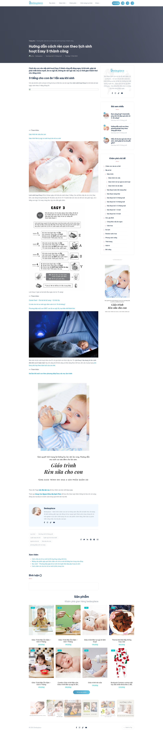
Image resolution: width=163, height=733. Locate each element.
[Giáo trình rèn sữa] (94, 663)
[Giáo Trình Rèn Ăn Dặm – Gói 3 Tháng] (41, 620)
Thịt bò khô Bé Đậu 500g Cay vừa (121, 641)
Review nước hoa (111, 234)
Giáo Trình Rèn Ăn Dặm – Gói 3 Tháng (41, 641)
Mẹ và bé (52, 3)
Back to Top (129, 727)
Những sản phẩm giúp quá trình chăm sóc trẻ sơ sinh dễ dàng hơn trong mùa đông (57, 561)
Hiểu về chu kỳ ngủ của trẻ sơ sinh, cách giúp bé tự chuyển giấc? (121, 141)
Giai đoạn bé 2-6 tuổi (114, 214)
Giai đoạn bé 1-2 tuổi (114, 210)
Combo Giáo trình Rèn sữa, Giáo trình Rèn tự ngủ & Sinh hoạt (68, 685)
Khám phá (73, 3)
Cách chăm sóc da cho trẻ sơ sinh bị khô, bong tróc (48, 566)
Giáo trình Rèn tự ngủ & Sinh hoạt (95, 641)
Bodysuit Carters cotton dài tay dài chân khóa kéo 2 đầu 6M (122, 685)
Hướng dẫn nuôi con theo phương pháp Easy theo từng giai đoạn (120, 128)
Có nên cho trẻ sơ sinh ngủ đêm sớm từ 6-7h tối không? (47, 304)
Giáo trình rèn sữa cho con (37, 134)
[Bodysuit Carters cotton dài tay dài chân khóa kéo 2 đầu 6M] (121, 663)
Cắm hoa (110, 226)
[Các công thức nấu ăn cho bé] (107, 708)
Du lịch (107, 230)
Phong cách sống (111, 238)
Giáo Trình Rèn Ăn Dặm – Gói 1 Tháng (68, 641)
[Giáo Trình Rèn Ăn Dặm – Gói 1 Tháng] (68, 620)
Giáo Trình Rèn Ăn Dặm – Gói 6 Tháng (41, 684)
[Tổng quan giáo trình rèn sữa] (37, 708)
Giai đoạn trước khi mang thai (116, 190)
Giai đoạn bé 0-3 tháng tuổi (54, 56)
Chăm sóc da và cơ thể (112, 166)
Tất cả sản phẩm (81, 692)
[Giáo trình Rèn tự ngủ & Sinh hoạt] (94, 620)
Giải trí (107, 245)
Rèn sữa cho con (46, 541)
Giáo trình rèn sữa (114, 178)
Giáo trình (62, 3)
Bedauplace (39, 56)
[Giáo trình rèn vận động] (72, 708)
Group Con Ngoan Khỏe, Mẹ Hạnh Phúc (48, 494)
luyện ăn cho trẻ (34, 541)
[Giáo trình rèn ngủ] (125, 708)
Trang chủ (32, 41)
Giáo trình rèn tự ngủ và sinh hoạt (119, 182)
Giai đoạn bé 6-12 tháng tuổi (116, 206)
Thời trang (108, 241)
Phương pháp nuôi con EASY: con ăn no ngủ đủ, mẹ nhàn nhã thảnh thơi (52, 308)
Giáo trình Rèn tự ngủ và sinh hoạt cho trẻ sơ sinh (45, 138)
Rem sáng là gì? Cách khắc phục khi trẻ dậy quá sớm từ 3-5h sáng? (120, 116)
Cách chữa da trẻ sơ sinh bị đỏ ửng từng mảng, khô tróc (49, 559)
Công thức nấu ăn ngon (114, 222)
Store (97, 3)
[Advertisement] (117, 332)
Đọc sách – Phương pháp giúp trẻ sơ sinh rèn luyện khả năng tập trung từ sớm (56, 564)
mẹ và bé (32, 534)
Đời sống (108, 249)
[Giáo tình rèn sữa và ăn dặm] (90, 708)
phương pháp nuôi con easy (37, 545)
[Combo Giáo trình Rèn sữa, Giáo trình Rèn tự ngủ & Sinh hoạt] (68, 663)
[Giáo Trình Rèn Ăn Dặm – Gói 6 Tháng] (41, 663)
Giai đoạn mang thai (113, 194)
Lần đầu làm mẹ (44, 490)
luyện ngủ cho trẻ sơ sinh (50, 537)
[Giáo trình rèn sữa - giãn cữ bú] (55, 708)
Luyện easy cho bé (35, 537)
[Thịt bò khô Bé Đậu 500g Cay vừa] (121, 620)
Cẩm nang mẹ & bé (86, 3)
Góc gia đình (109, 218)
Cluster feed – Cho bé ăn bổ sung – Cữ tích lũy (44, 300)
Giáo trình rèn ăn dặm (115, 186)
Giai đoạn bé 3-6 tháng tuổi (116, 202)
